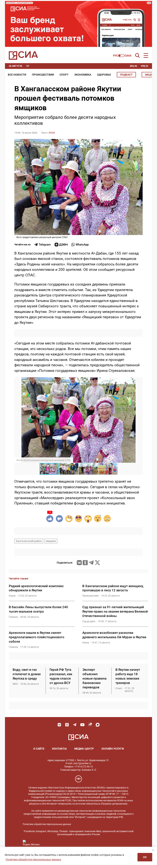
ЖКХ (15, 684)
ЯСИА (52, 132)
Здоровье (104, 74)
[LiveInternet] (46, 843)
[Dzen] (61, 244)
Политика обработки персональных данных (47, 824)
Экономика (82, 74)
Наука (12, 595)
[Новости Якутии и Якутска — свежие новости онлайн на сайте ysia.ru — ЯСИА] (23, 55)
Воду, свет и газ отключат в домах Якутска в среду (27, 674)
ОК (145, 857)
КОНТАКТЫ (59, 748)
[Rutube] (90, 725)
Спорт (64, 74)
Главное (13, 617)
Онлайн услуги (112, 748)
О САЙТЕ (38, 748)
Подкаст (126, 74)
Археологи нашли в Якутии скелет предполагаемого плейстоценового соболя (36, 637)
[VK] (59, 725)
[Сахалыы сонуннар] (122, 55)
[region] (78, 856)
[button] (139, 381)
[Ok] (67, 725)
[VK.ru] (79, 563)
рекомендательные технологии (74, 811)
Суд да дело (88, 621)
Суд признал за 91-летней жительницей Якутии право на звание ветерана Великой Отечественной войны (115, 611)
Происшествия (43, 74)
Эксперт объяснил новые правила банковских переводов (94, 678)
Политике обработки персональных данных (33, 859)
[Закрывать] (153, 850)
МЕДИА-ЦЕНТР (84, 748)
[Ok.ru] (85, 563)
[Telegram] (91, 563)
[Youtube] (82, 725)
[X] (97, 563)
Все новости (17, 74)
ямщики (51, 541)
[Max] (97, 725)
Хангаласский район (29, 541)
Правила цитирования (114, 803)
